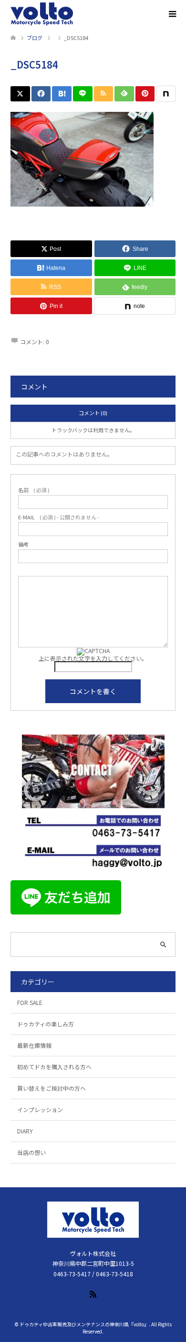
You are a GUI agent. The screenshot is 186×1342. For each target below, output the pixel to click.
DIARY (25, 1131)
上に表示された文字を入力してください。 (93, 658)
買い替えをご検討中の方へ (51, 1088)
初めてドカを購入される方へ (54, 1067)
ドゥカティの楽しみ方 (45, 1024)
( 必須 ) (34, 490)
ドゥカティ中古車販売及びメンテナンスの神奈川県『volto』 (84, 1324)
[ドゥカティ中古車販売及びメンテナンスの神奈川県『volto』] (41, 14)
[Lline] (83, 93)
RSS (93, 1293)
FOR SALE (29, 1002)
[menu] (171, 14)
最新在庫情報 (34, 1045)
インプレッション (40, 1109)
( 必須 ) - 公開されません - (58, 517)
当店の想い (31, 1152)
